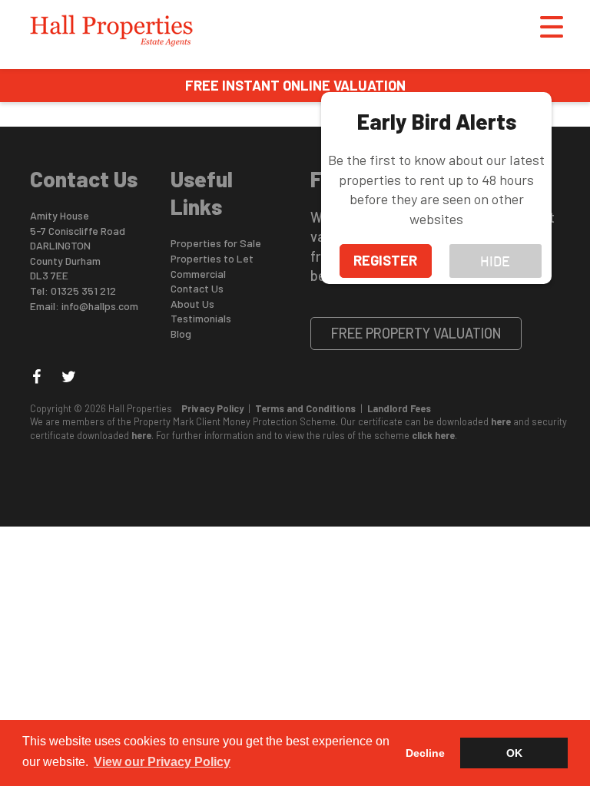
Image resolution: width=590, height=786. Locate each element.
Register (385, 260)
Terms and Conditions (305, 408)
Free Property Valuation (416, 333)
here (501, 421)
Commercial (198, 273)
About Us (192, 303)
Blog (181, 333)
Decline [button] (425, 753)
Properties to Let (212, 258)
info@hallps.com (99, 305)
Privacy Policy (212, 408)
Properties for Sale (216, 242)
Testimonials (201, 318)
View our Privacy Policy (162, 761)
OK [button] (514, 753)
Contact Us (197, 288)
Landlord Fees (399, 408)
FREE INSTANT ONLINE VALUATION (295, 85)
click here (433, 435)
